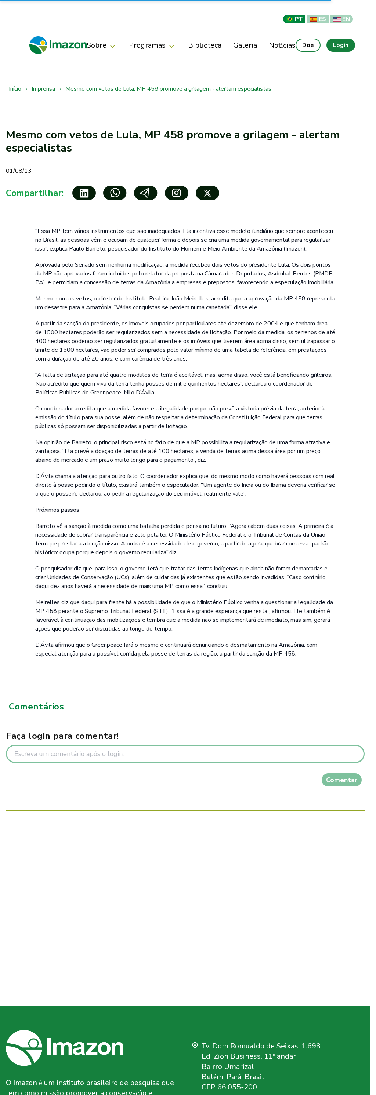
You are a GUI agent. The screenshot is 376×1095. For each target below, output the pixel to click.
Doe (308, 45)
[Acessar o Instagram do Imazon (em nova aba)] (176, 193)
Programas (147, 45)
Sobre (96, 45)
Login (340, 45)
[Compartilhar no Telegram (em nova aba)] (146, 193)
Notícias (282, 45)
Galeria (245, 45)
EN (346, 19)
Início (16, 89)
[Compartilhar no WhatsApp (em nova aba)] (115, 193)
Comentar (341, 779)
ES (322, 19)
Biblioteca (204, 45)
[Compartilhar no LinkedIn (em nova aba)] (84, 193)
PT (299, 19)
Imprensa (44, 89)
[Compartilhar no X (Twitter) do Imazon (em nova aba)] (207, 193)
